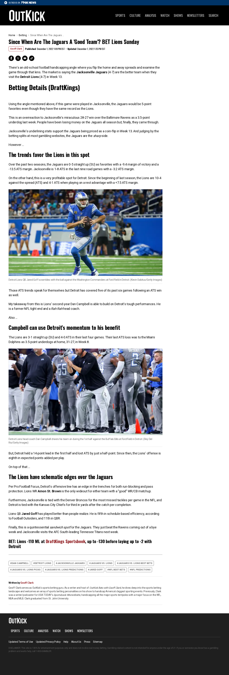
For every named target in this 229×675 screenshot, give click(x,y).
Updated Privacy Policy (48, 641)
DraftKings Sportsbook (65, 541)
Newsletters (195, 15)
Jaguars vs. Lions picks (26, 569)
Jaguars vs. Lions (101, 563)
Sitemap (97, 641)
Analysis (150, 15)
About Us (76, 641)
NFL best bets (117, 569)
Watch (164, 15)
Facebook (11, 58)
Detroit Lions (43, 563)
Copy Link (31, 58)
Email (25, 58)
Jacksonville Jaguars (71, 563)
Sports (120, 15)
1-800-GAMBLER (43, 651)
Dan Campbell (20, 563)
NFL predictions (140, 569)
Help (66, 641)
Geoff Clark (16, 49)
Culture (135, 15)
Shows (178, 15)
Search (213, 15)
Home (12, 35)
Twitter (18, 58)
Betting (23, 35)
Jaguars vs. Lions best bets (135, 563)
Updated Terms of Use (21, 641)
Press (87, 641)
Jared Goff (96, 569)
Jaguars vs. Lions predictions (65, 569)
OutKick (27, 15)
